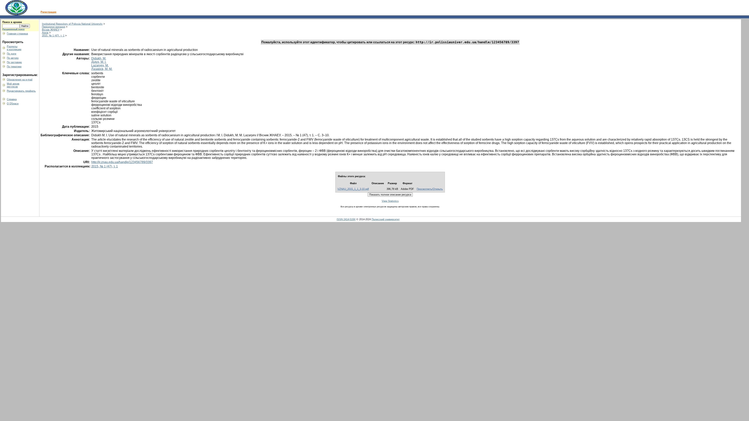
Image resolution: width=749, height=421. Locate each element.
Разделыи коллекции (14, 48)
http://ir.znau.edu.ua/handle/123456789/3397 (122, 162)
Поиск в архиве (12, 22)
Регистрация (48, 12)
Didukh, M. (98, 58)
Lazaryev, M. (100, 65)
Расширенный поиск (13, 29)
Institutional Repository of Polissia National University (72, 23)
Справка (12, 99)
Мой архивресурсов (13, 85)
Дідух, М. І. (98, 62)
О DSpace (13, 103)
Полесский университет (386, 219)
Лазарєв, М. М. (101, 69)
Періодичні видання (53, 26)
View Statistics (390, 201)
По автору (13, 58)
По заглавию (14, 62)
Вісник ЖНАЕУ (50, 29)
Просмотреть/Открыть (430, 189)
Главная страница (17, 33)
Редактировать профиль (21, 90)
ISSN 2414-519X (346, 219)
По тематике (14, 66)
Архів (45, 32)
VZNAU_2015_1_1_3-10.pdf (353, 189)
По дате (11, 53)
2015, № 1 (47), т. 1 (53, 35)
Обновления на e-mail (19, 79)
